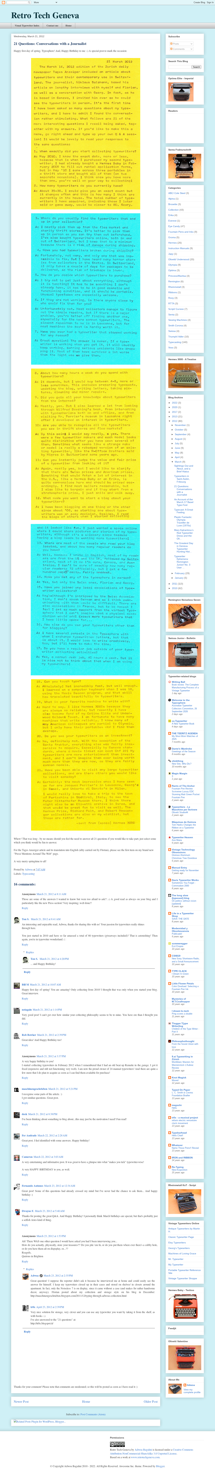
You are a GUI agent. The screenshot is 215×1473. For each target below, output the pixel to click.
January (179, 577)
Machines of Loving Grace (182, 1253)
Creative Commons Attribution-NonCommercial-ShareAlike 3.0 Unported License (151, 1451)
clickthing (177, 761)
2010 (175, 588)
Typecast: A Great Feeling (183, 511)
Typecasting (28, 873)
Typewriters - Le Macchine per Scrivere (184, 808)
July (177, 443)
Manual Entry (179, 867)
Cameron (27, 1157)
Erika (171, 215)
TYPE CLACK (179, 971)
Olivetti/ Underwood (178, 259)
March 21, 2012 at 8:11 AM (51, 894)
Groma (172, 237)
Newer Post (21, 1401)
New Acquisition (179, 1170)
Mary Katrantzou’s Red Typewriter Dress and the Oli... (184, 534)
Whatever (177, 1145)
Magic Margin (179, 773)
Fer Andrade (29, 1135)
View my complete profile (192, 1391)
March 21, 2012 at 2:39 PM (51, 1034)
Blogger (160, 1466)
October (179, 429)
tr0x (33, 1307)
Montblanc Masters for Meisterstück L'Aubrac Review (183, 1065)
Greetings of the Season (184, 751)
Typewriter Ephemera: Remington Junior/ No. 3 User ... (182, 562)
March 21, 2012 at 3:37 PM (51, 1056)
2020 (175, 407)
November (181, 425)
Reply (25, 908)
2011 (175, 583)
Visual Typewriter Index (27, 25)
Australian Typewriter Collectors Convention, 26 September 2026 (184, 708)
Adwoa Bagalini (143, 1449)
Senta (171, 314)
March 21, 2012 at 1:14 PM (47, 1009)
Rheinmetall (174, 287)
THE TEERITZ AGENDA (185, 733)
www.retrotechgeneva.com (145, 1457)
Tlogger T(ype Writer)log (180, 1024)
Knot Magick (179, 1077)
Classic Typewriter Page (181, 1237)
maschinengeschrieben (34, 1089)
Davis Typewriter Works (185, 880)
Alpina (171, 198)
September (181, 434)
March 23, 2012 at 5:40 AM (49, 1211)
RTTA (171, 303)
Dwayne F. (28, 1211)
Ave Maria (177, 840)
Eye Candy (174, 226)
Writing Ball (178, 682)
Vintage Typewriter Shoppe (182, 1278)
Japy (170, 253)
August (179, 439)
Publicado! (177, 934)
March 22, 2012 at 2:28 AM (52, 1135)
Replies (30, 952)
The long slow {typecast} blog (180, 896)
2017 (175, 412)
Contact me (52, 25)
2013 (175, 416)
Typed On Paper (181, 1089)
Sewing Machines (177, 320)
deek (24, 1114)
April (177, 457)
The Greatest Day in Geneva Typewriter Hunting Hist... (183, 547)
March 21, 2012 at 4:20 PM (54, 958)
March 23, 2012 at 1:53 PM (51, 1236)
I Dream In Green (180, 974)
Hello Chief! (177, 1135)
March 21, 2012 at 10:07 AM (45, 984)
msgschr (177, 1105)
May (177, 452)
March (178, 461)
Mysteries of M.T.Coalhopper (181, 1000)
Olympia (172, 264)
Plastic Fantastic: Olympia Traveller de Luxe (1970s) (183, 521)
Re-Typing (178, 1167)
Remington (174, 281)
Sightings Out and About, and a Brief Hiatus (183, 468)
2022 (175, 402)
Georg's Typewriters (179, 1248)
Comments (178, 49)
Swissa (172, 331)
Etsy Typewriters (177, 1242)
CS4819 (176, 955)
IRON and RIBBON (182, 1157)
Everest (172, 220)
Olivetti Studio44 (180, 812)
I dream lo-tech (180, 1011)
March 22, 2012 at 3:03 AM (48, 1156)
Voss (170, 347)
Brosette (172, 204)
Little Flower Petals (183, 983)
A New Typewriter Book (183, 723)
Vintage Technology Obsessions (183, 851)
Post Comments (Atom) (92, 1414)
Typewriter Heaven (182, 837)
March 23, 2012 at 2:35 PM (58, 1275)
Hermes (172, 242)
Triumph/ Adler (176, 336)
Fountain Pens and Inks (181, 231)
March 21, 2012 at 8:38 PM (42, 1114)
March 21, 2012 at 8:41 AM (45, 919)
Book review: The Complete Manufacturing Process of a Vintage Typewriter (185, 687)
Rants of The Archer (183, 786)
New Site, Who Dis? (181, 763)
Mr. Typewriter (175, 1259)
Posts (175, 43)
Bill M (25, 984)
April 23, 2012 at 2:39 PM (50, 1307)
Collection (173, 209)
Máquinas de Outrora (184, 822)
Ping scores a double (182, 1013)
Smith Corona (175, 325)
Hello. (174, 1108)
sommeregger (179, 943)
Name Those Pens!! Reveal (185, 1148)
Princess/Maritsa (177, 276)
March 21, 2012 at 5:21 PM (62, 1088)
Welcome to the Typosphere (181, 701)
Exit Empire (177, 946)
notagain (27, 1009)
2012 (175, 421)
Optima (172, 270)
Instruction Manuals (178, 248)
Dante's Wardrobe (182, 748)
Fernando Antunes (32, 1186)
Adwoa (35, 1275)
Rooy (171, 298)
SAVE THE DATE (180, 919)
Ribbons (172, 292)
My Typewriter (175, 1264)
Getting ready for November (185, 870)
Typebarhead (179, 1132)
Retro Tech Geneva (45, 15)
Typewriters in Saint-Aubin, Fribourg (182, 479)
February (180, 573)
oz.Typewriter (179, 721)
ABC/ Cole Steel (176, 193)
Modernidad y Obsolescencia (180, 929)
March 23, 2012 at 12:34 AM (59, 1185)
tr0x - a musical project (185, 1117)
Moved (175, 1080)
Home (69, 25)
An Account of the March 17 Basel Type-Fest (183, 502)
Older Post (151, 1401)
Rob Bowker (29, 1035)
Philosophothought (183, 1041)
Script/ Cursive (176, 309)
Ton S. (26, 919)
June (178, 448)
